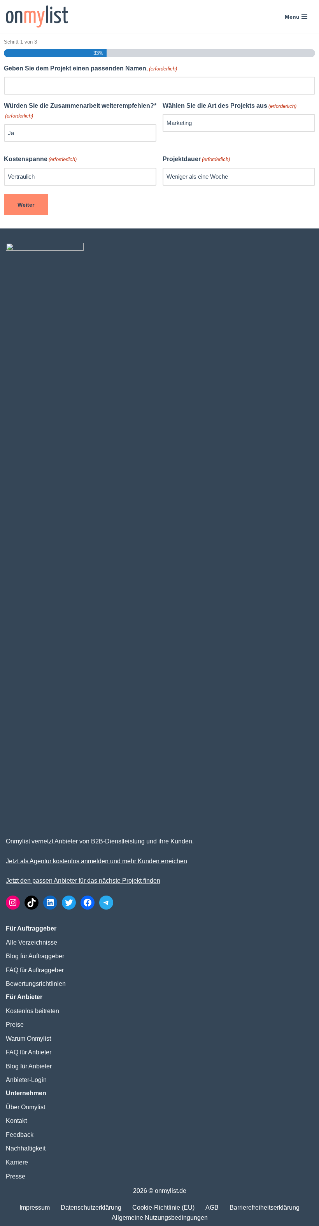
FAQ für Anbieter (28, 1052)
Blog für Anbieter (29, 1066)
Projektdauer (196, 159)
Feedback (19, 1134)
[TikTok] (32, 903)
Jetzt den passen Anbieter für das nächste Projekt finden (83, 880)
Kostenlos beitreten (32, 1011)
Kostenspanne (40, 159)
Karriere (17, 1162)
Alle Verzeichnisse (31, 942)
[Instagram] (13, 903)
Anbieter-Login (26, 1080)
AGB (212, 1207)
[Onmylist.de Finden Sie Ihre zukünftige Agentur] (37, 16)
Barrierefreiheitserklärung (265, 1207)
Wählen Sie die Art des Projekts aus (229, 105)
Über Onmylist (25, 1107)
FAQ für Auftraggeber (35, 970)
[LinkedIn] (50, 903)
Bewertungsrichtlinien (36, 983)
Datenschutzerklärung (91, 1207)
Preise (15, 1024)
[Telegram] (106, 903)
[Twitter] (69, 903)
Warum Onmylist (28, 1038)
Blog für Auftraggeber (35, 956)
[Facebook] (88, 903)
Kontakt (16, 1120)
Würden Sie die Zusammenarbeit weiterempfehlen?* (80, 110)
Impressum (34, 1207)
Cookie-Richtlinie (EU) (163, 1207)
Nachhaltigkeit (26, 1148)
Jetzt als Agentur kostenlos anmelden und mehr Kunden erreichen (96, 861)
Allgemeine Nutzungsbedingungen (160, 1217)
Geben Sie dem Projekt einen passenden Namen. (90, 68)
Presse (15, 1176)
